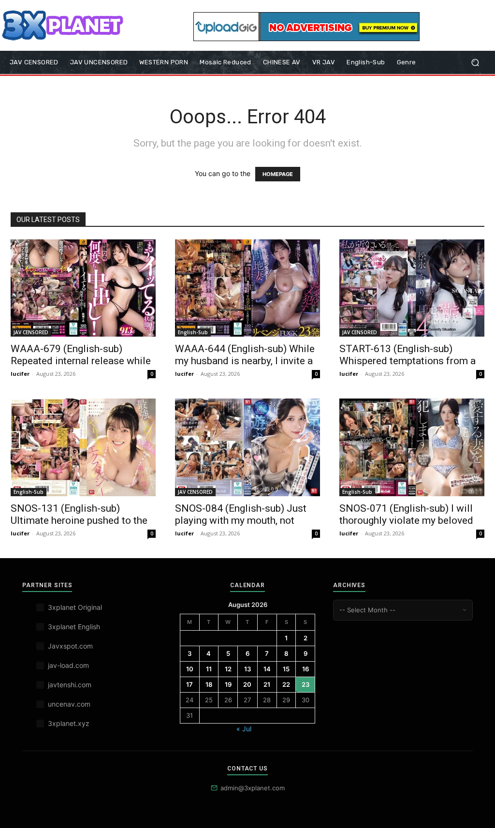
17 (189, 684)
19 (228, 684)
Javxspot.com (70, 646)
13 (247, 669)
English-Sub (193, 332)
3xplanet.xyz (68, 723)
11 (209, 669)
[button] (475, 62)
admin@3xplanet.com (252, 788)
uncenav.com (69, 704)
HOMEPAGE (277, 174)
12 (228, 669)
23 (305, 684)
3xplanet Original (75, 607)
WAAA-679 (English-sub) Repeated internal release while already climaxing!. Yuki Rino (81, 361)
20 (247, 684)
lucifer (20, 373)
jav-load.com (68, 665)
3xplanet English (74, 626)
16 (305, 669)
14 (267, 669)
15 (286, 669)
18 (208, 684)
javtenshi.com (69, 684)
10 (189, 669)
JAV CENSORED (31, 332)
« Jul (243, 728)
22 (286, 684)
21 (266, 684)
